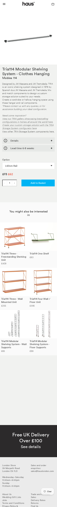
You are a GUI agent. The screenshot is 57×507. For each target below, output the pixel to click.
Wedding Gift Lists (11, 497)
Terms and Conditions (13, 503)
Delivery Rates (38, 500)
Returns (35, 503)
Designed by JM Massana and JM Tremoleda (24, 83)
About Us (6, 494)
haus (22, 7)
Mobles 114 (9, 78)
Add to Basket (38, 182)
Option (6, 159)
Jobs (4, 500)
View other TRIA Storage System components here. (28, 131)
